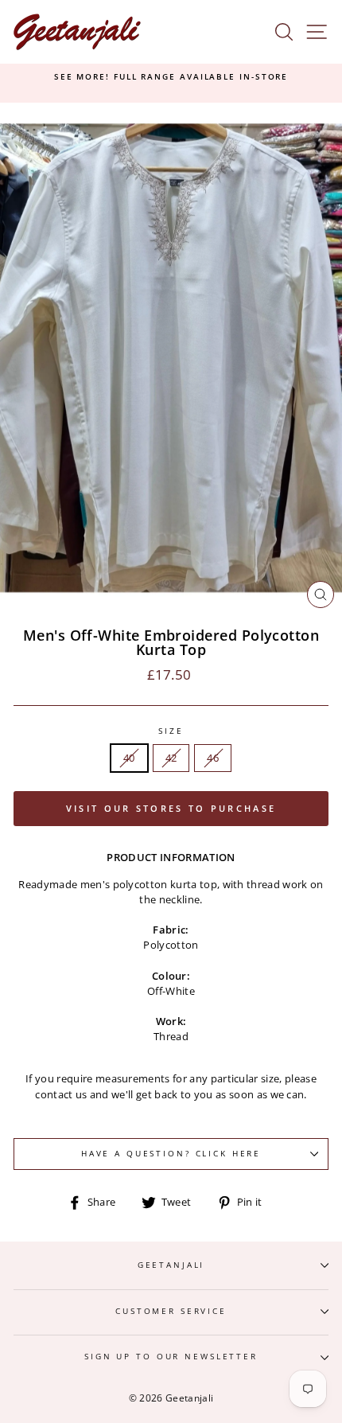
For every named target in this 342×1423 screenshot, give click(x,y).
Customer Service (171, 1311)
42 (171, 757)
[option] (171, 77)
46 (213, 757)
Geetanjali (171, 1265)
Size (170, 731)
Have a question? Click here (171, 1153)
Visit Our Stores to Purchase (171, 808)
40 (129, 757)
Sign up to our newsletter (171, 1356)
